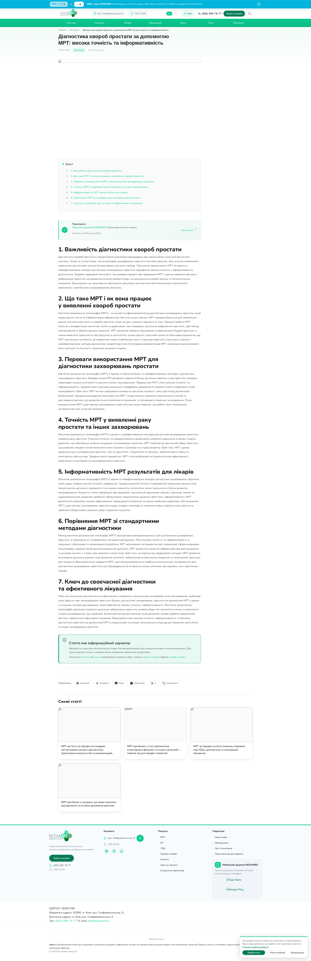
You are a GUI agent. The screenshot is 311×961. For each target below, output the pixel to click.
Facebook (84, 683)
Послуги (99, 22)
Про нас (71, 22)
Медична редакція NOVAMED (89, 227)
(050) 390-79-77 (212, 13)
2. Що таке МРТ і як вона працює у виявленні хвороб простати (107, 176)
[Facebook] (106, 851)
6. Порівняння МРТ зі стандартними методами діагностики (105, 197)
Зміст (69, 164)
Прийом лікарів (168, 853)
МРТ (162, 837)
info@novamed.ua (98, 921)
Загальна (74, 29)
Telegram (104, 683)
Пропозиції (155, 22)
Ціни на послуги (169, 865)
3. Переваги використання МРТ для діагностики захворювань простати (113, 181)
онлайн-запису (177, 657)
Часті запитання (223, 848)
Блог (211, 22)
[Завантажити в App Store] (237, 881)
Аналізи (164, 859)
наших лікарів (151, 657)
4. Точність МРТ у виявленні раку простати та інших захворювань (109, 187)
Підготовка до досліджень (229, 853)
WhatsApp (139, 683)
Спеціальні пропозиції (172, 870)
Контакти (238, 22)
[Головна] (60, 836)
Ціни (183, 22)
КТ (161, 842)
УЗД (162, 848)
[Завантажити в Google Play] (237, 891)
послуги (85, 657)
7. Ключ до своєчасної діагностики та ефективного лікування (106, 203)
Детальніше (187, 230)
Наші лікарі (221, 837)
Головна (62, 29)
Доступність (158, 939)
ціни (96, 657)
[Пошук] (250, 13)
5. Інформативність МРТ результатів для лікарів (99, 192)
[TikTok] (121, 851)
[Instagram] (114, 851)
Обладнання (221, 842)
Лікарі (127, 22)
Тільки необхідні (279, 952)
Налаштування (297, 952)
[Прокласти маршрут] (140, 838)
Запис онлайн (234, 13)
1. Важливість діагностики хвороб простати (96, 170)
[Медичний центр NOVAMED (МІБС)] (68, 12)
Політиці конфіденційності (255, 947)
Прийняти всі (256, 952)
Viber (121, 683)
